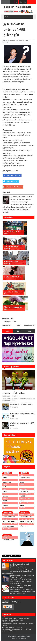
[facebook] (12, 2)
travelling (5, 505)
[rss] (25, 2)
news (4, 494)
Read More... (15, 396)
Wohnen (22, 507)
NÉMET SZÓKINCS (26, 517)
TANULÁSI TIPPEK (9, 539)
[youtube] (21, 2)
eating (5, 477)
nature (5, 491)
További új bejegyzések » (9, 363)
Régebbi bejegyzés (29, 325)
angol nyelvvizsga (20, 40)
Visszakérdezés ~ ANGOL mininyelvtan (21, 404)
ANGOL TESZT (7, 528)
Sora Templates (21, 638)
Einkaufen (23, 480)
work (4, 507)
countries (5, 475)
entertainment (7, 482)
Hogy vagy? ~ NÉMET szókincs (13, 392)
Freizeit (22, 487)
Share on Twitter (12, 181)
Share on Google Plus (14, 187)
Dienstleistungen (25, 477)
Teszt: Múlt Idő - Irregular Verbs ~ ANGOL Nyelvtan (22, 415)
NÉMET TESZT (24, 526)
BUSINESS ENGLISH (9, 519)
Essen (22, 482)
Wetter (22, 505)
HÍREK (5, 537)
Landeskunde (24, 491)
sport (4, 503)
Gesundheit (23, 489)
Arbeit (21, 475)
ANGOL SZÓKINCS (9, 517)
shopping (5, 498)
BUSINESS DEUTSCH (26, 519)
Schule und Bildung (25, 503)
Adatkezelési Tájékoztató (9, 631)
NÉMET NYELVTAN (26, 514)
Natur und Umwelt (25, 498)
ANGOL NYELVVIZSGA (10, 524)
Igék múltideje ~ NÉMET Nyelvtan (22, 576)
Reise (21, 500)
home (4, 489)
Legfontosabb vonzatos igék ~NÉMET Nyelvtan (20, 586)
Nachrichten (23, 496)
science (5, 496)
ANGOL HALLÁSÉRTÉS (10, 521)
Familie (22, 484)
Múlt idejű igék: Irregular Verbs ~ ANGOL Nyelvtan (22, 424)
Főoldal (18, 325)
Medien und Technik (25, 494)
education (6, 480)
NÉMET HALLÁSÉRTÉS (27, 524)
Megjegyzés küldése (10, 321)
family (26, 40)
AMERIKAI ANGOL (8, 526)
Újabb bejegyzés (6, 325)
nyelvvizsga (5, 42)
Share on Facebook (14, 175)
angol (5, 40)
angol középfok (11, 40)
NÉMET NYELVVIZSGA (27, 521)
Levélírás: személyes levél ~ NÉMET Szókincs (20, 565)
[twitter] (16, 2)
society (5, 500)
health (5, 487)
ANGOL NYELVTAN (9, 514)
